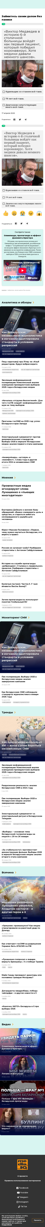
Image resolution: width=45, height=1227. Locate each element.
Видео (6, 1024)
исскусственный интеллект (17, 754)
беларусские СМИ (7, 351)
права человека (7, 540)
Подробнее (7, 1225)
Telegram (23, 1197)
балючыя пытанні (7, 592)
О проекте (22, 1176)
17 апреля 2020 (8, 113)
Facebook (23, 1188)
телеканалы (26, 842)
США (3, 967)
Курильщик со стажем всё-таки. (24, 92)
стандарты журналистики (21, 702)
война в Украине (7, 555)
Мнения (7, 477)
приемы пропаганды (8, 413)
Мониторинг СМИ (14, 617)
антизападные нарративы (10, 369)
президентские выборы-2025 (11, 392)
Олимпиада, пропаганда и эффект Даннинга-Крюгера (22, 236)
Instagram (23, 1202)
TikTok (24, 1206)
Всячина (8, 872)
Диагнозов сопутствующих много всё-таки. (21, 106)
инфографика (20, 351)
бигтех (4, 754)
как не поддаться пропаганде (11, 354)
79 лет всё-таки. (15, 99)
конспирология (7, 372)
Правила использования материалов (22, 1181)
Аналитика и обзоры (16, 302)
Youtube (24, 1192)
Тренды (7, 712)
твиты (25, 918)
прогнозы (5, 429)
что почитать (27, 607)
